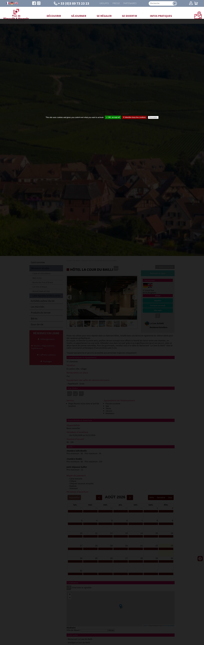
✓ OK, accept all (113, 117)
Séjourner (78, 16)
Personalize (153, 117)
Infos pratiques (161, 16)
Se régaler (104, 16)
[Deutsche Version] (12, 3)
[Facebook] (34, 3)
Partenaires (129, 3)
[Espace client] (191, 3)
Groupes (104, 3)
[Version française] (8, 3)
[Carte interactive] (198, 18)
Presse (116, 3)
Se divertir (129, 16)
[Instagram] (38, 3)
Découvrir (54, 16)
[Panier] (196, 3)
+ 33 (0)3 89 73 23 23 (73, 3)
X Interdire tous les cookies (134, 117)
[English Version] (16, 3)
